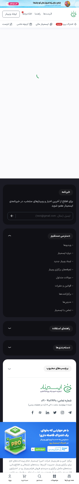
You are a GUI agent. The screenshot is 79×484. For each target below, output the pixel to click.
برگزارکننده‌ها (65, 294)
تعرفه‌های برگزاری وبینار (60, 270)
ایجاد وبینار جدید (63, 261)
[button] (54, 478)
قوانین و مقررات (63, 286)
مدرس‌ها (67, 302)
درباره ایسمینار (65, 253)
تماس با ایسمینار (63, 310)
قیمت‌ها (47, 14)
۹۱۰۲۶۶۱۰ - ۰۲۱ (49, 401)
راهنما (38, 14)
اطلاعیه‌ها (27, 14)
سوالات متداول (64, 278)
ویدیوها (67, 245)
